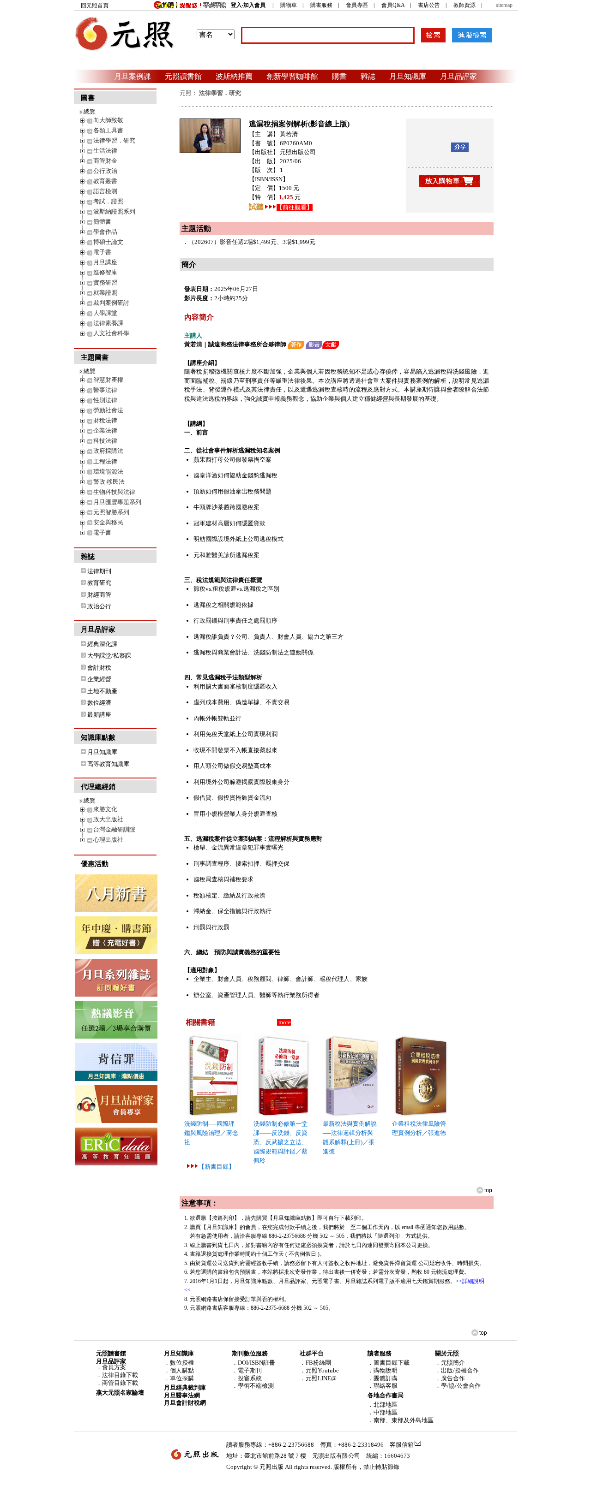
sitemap (504, 5)
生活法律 (105, 150)
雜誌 (368, 76)
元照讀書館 (183, 76)
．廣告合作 (450, 1378)
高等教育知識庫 (108, 763)
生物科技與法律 (114, 491)
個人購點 (182, 1370)
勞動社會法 (108, 410)
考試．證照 (108, 201)
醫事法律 (105, 389)
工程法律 (105, 461)
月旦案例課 (132, 76)
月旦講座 (105, 262)
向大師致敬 (108, 120)
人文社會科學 (111, 333)
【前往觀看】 (295, 207)
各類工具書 (108, 130)
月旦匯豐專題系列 (117, 502)
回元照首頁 (95, 5)
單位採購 (182, 1378)
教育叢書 (105, 181)
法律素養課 (108, 323)
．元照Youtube (319, 1370)
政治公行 (99, 606)
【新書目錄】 (217, 1166)
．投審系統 (247, 1378)
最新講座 (99, 714)
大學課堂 (105, 312)
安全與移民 (108, 522)
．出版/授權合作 (457, 1370)
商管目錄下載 (120, 1382)
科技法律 (105, 440)
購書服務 (321, 5)
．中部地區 (383, 1412)
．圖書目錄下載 (389, 1362)
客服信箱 (402, 1444)
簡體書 (102, 221)
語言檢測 (105, 191)
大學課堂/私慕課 (109, 655)
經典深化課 (102, 644)
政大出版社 (108, 819)
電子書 (102, 252)
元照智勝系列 (111, 512)
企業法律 (105, 430)
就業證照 (105, 292)
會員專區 (357, 5)
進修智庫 (105, 272)
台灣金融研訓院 (114, 829)
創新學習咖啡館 (292, 76)
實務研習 (105, 282)
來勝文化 (105, 809)
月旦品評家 (458, 76)
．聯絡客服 (383, 1385)
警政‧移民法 (109, 481)
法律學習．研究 (114, 140)
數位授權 (182, 1362)
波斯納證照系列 (114, 211)
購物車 (288, 5)
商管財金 (105, 160)
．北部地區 (383, 1404)
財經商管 (99, 594)
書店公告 (429, 5)
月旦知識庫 (407, 76)
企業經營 (99, 679)
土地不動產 (102, 691)
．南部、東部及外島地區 (401, 1420)
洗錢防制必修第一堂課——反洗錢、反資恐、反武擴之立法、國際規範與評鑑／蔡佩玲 (280, 1142)
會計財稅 (99, 667)
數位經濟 (99, 702)
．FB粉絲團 (315, 1362)
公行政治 (105, 170)
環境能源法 (108, 471)
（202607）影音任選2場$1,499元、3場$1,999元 (251, 241)
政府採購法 (108, 450)
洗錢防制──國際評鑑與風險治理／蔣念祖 (211, 1133)
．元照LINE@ (318, 1378)
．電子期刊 (247, 1370)
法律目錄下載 (120, 1375)
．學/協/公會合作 (458, 1385)
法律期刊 (99, 571)
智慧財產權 (108, 379)
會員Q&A (392, 5)
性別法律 (105, 400)
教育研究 (99, 582)
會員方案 (114, 1367)
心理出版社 (108, 839)
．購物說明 (383, 1370)
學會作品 (105, 231)
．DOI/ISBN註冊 (253, 1362)
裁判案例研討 (111, 302)
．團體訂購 (383, 1378)
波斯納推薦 (234, 76)
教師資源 (464, 5)
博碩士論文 (108, 241)
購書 (339, 76)
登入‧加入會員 (248, 5)
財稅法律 (105, 420)
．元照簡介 (450, 1362)
